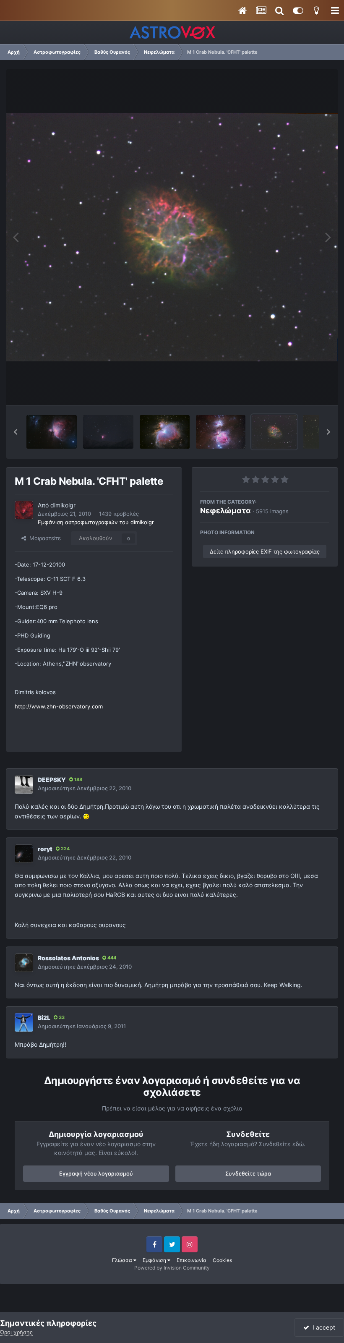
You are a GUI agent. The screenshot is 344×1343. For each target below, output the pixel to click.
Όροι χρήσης (16, 1332)
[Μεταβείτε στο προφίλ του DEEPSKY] (24, 784)
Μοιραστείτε (43, 538)
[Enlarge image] (86, 816)
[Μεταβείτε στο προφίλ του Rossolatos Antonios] (24, 963)
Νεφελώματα (225, 510)
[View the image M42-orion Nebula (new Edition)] (165, 432)
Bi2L (44, 1017)
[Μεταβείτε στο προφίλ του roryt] (24, 853)
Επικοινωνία (191, 1260)
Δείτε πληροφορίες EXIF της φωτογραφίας (265, 551)
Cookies (222, 1260)
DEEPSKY (52, 779)
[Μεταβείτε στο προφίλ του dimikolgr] (24, 510)
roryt (45, 848)
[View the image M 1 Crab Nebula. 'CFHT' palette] (274, 432)
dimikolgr (63, 505)
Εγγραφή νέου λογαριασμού (96, 1173)
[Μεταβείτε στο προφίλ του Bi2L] (24, 1022)
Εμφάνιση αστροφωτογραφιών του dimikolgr (96, 522)
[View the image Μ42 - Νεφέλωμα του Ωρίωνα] (51, 432)
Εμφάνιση (155, 1260)
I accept (322, 1327)
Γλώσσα (122, 1260)
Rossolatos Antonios (68, 958)
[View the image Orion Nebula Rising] (108, 432)
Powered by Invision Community (172, 1268)
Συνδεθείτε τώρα (248, 1173)
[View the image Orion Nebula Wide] (220, 432)
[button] (15, 432)
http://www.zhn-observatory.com (59, 706)
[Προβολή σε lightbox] (172, 237)
